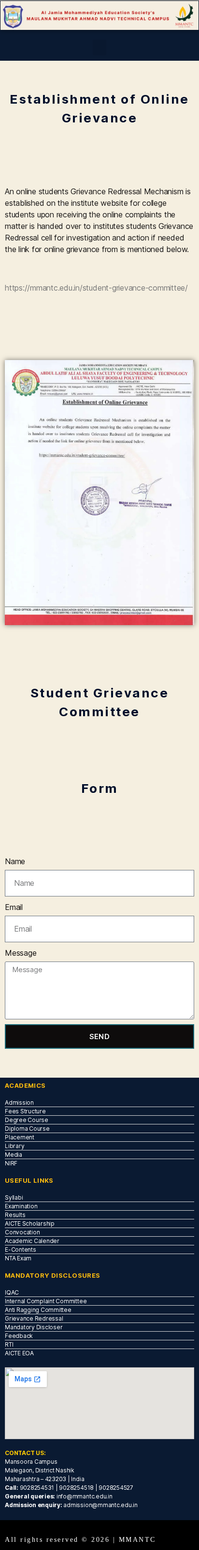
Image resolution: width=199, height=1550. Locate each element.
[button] (99, 47)
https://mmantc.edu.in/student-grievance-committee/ (96, 288)
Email (14, 907)
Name (15, 861)
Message (20, 953)
